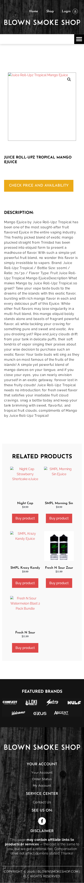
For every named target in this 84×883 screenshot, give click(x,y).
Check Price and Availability (39, 186)
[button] (79, 39)
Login (66, 11)
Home (33, 11)
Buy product (25, 518)
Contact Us (42, 802)
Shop (50, 11)
